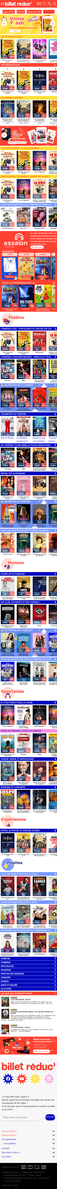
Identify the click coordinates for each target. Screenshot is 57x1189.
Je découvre (37, 247)
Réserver (10, 277)
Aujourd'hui (9, 11)
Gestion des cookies (12, 1181)
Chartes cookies (34, 1175)
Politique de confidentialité (33, 1172)
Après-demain (34, 11)
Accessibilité (44, 1178)
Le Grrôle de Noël (17, 999)
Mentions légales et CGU (14, 1175)
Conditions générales (11, 1172)
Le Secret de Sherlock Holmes (22, 1012)
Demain (21, 11)
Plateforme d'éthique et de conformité (20, 1178)
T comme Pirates (17, 1027)
